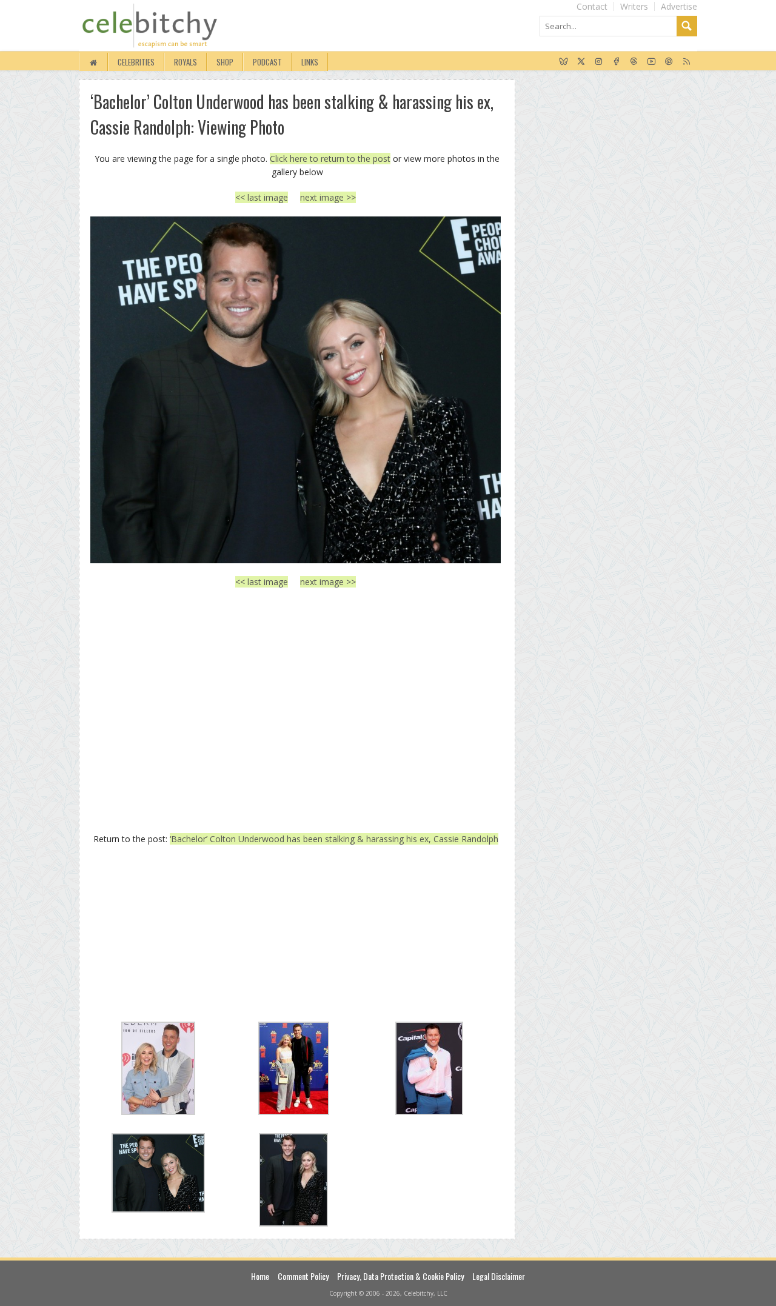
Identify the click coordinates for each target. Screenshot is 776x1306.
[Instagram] (598, 62)
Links (309, 62)
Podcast (267, 62)
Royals (185, 62)
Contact (592, 6)
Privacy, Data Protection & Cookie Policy (400, 1276)
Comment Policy (303, 1276)
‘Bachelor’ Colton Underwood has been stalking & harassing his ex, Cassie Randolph (334, 839)
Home (260, 1276)
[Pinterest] (669, 62)
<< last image (261, 197)
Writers (634, 6)
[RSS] (686, 62)
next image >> (328, 197)
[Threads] (633, 62)
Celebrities (136, 62)
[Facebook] (616, 62)
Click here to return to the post (330, 158)
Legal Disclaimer (498, 1276)
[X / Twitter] (581, 62)
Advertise (679, 6)
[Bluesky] (563, 62)
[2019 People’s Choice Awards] (295, 389)
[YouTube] (651, 62)
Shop (224, 62)
